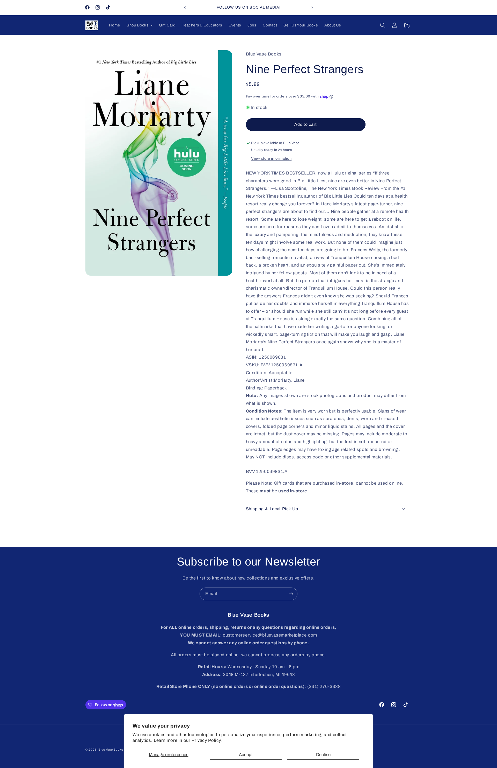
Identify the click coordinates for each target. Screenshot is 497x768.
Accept (246, 754)
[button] (139, 25)
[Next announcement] (312, 7)
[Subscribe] (291, 594)
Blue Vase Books (110, 749)
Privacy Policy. (207, 740)
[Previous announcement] (185, 7)
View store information (271, 158)
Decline (323, 754)
